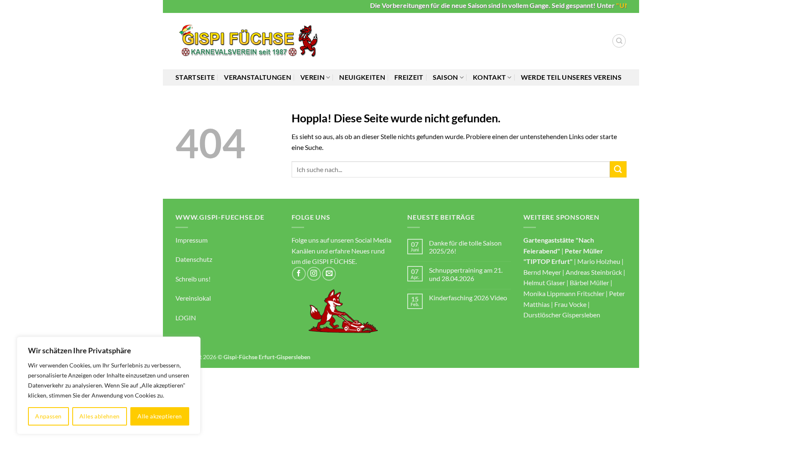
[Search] (619, 41)
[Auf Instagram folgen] (314, 274)
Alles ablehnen (99, 416)
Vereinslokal (193, 298)
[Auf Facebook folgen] (299, 274)
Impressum (191, 240)
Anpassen (48, 416)
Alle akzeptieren (159, 416)
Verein (312, 77)
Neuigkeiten (362, 77)
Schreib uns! (193, 279)
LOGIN (185, 318)
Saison (445, 77)
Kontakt (489, 77)
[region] (108, 385)
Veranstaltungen (257, 77)
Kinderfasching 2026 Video (468, 298)
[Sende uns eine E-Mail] (329, 274)
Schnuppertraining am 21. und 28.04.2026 (466, 274)
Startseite (195, 77)
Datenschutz (193, 259)
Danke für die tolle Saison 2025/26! (465, 247)
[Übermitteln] (618, 169)
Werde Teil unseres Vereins (571, 77)
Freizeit (409, 77)
